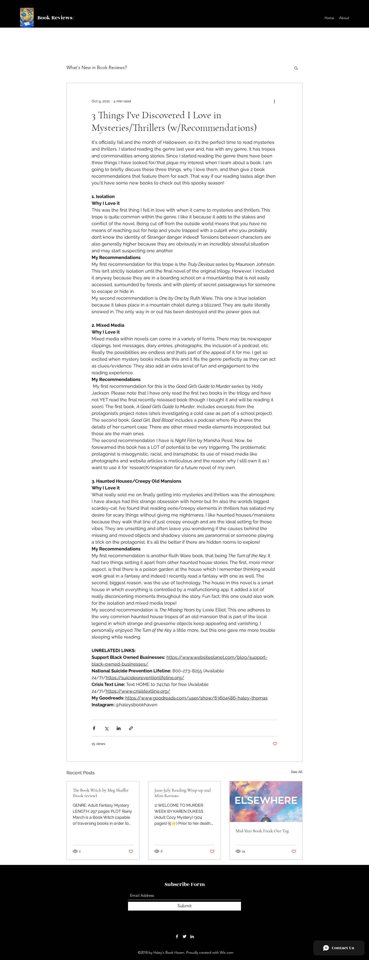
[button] (296, 68)
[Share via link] (131, 728)
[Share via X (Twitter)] (106, 728)
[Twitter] (184, 936)
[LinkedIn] (192, 936)
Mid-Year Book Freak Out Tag (262, 831)
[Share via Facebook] (94, 728)
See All (296, 772)
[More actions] (274, 101)
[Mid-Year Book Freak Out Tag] (266, 801)
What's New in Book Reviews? (97, 67)
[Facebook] (176, 936)
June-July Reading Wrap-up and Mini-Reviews (182, 792)
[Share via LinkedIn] (118, 728)
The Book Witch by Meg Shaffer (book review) (101, 792)
